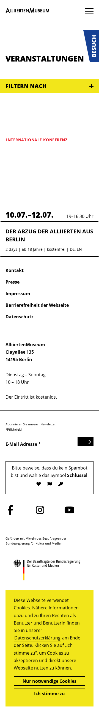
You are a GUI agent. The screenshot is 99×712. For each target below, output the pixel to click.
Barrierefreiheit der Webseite (37, 305)
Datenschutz (20, 317)
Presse (13, 282)
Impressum (18, 293)
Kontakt (15, 270)
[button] (91, 46)
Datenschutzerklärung (37, 638)
